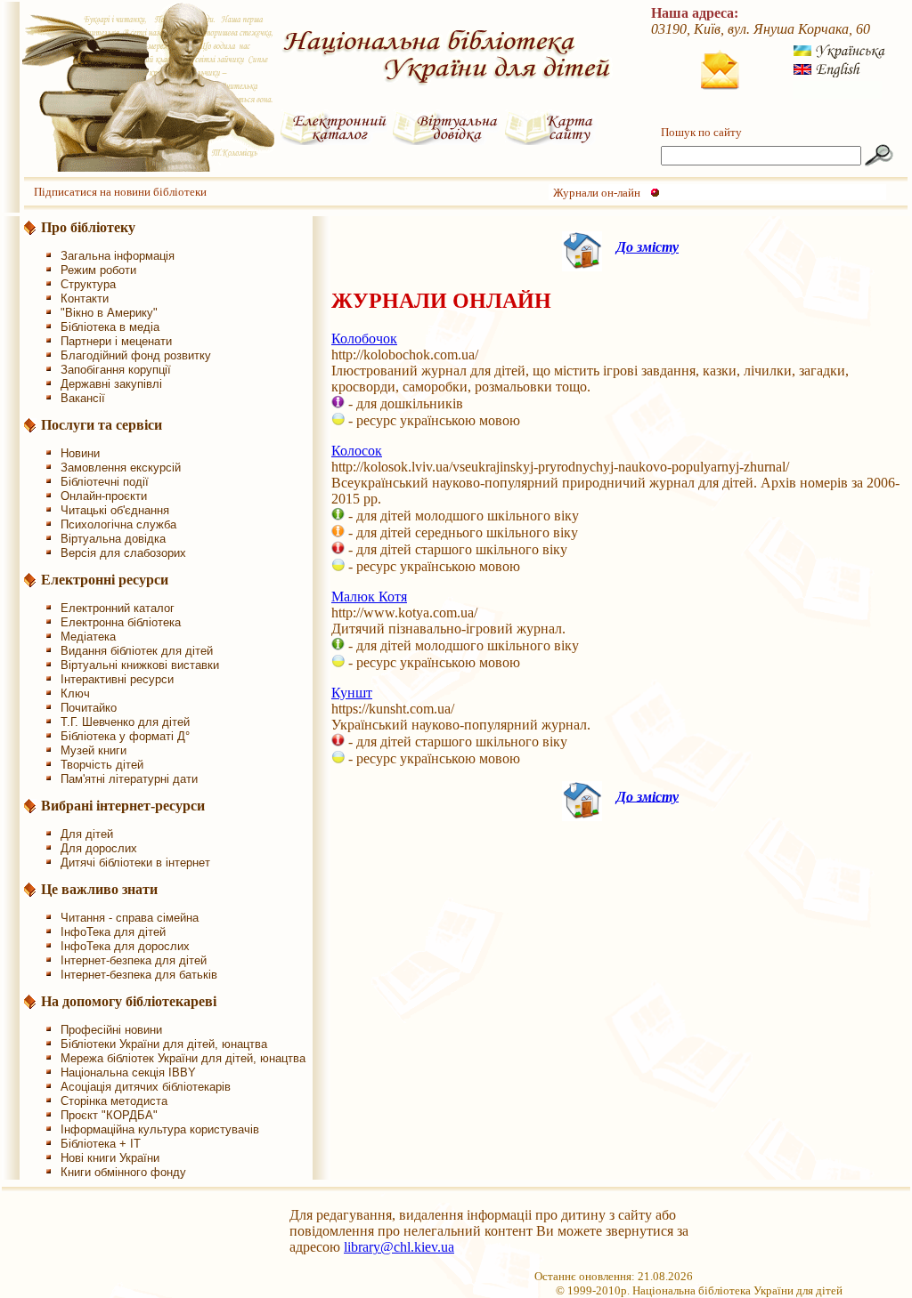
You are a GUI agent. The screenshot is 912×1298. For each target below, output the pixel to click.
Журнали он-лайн (596, 192)
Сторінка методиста (114, 1101)
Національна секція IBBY (128, 1072)
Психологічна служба (118, 524)
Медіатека (88, 636)
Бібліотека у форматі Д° (125, 736)
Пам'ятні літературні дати (129, 779)
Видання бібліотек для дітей (137, 650)
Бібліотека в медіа (110, 327)
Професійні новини (111, 1029)
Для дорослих (99, 848)
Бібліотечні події (105, 481)
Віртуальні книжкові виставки (140, 665)
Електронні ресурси (104, 579)
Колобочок (364, 338)
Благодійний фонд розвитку (136, 355)
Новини (80, 453)
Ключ (75, 693)
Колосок (356, 450)
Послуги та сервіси (101, 424)
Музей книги (93, 750)
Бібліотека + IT (101, 1143)
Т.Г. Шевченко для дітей (125, 722)
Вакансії (83, 398)
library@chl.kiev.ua (399, 1246)
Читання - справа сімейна (130, 917)
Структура (88, 284)
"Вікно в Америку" (109, 312)
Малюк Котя (369, 596)
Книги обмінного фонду (123, 1172)
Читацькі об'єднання (115, 510)
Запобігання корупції (116, 369)
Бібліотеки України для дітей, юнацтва (164, 1044)
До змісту (647, 246)
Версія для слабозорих (123, 553)
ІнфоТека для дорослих (125, 946)
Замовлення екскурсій (121, 467)
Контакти (85, 298)
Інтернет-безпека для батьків (139, 974)
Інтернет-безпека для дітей (134, 960)
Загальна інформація (118, 255)
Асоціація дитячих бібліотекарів (146, 1086)
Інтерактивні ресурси (117, 679)
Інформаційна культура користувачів (160, 1129)
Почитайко (89, 707)
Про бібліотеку (88, 227)
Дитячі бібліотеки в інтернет (135, 862)
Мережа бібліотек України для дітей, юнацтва (183, 1058)
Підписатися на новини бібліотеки (120, 191)
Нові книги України (110, 1158)
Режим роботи (98, 270)
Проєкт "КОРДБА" (109, 1115)
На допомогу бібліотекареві (128, 1001)
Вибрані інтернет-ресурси (123, 805)
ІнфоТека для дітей (113, 932)
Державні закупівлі (111, 384)
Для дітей (87, 834)
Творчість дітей (102, 764)
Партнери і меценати (116, 341)
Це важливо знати (99, 889)
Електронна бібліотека (121, 622)
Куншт (351, 692)
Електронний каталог (118, 608)
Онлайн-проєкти (104, 496)
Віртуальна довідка (113, 538)
